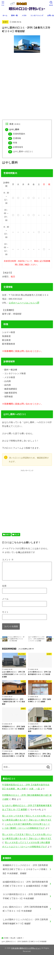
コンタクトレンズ (36, 15)
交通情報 (15, 138)
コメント (7, 559)
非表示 (17, 124)
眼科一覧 (14, 15)
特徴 (13, 143)
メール (5, 599)
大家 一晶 (34, 789)
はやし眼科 (12, 129)
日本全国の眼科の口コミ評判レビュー (26, 948)
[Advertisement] (27, 498)
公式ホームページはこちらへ (23, 303)
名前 (4, 586)
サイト (5, 612)
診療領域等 (16, 147)
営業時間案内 (17, 134)
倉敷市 (5, 22)
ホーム (5, 15)
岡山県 (16, 534)
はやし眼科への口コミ (21, 151)
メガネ (24, 15)
